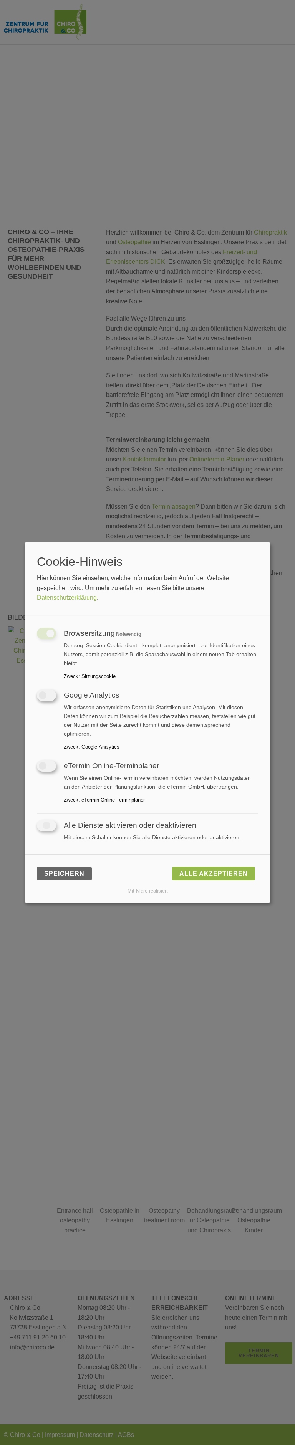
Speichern (64, 873)
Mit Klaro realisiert (148, 891)
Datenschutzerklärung (67, 597)
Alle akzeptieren (213, 873)
